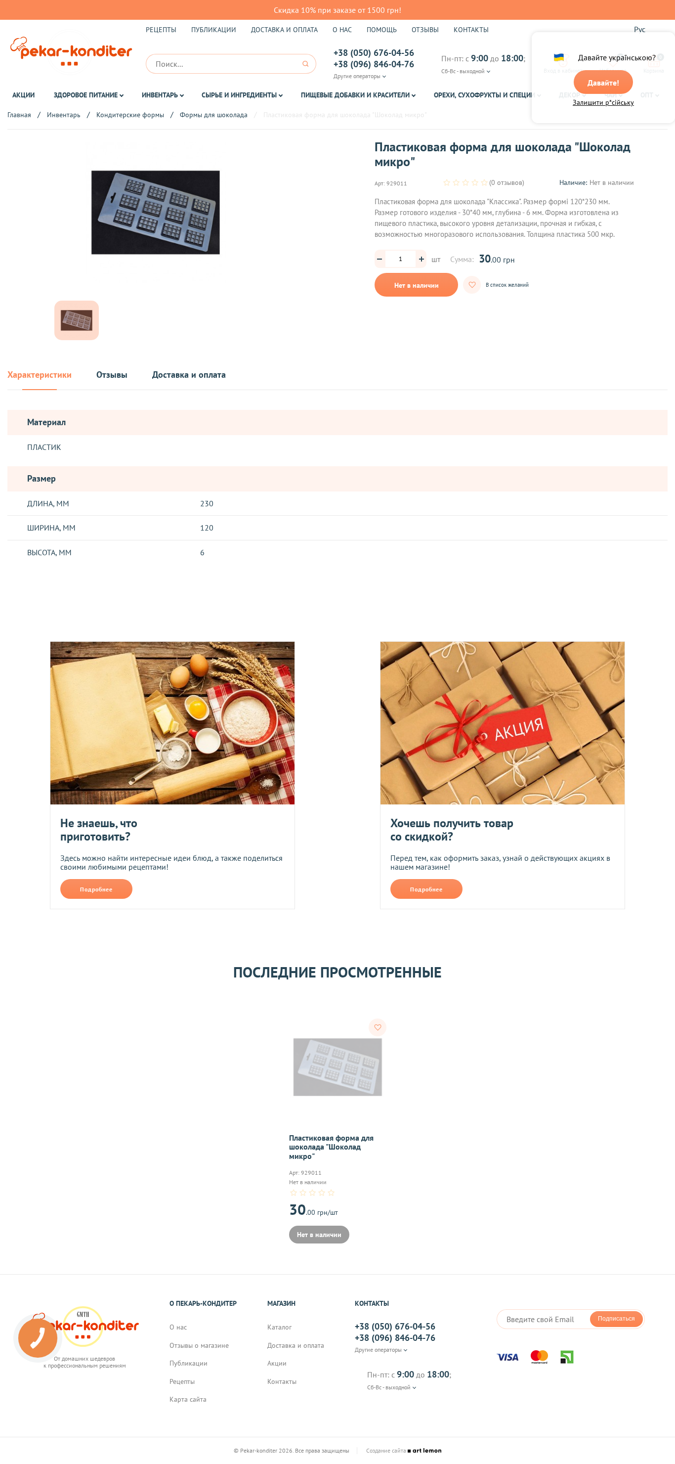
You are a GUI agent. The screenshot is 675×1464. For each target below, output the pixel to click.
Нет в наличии (416, 285)
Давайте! (603, 83)
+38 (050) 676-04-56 (374, 52)
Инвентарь (160, 94)
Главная (19, 114)
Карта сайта (188, 1399)
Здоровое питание (86, 94)
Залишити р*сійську (603, 102)
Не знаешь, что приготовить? (98, 829)
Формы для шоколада (214, 114)
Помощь (382, 29)
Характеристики (39, 375)
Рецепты (161, 29)
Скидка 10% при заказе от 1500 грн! (337, 10)
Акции (23, 94)
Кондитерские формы (130, 114)
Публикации (213, 29)
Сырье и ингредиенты (239, 94)
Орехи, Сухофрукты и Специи (484, 94)
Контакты (471, 29)
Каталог (279, 1327)
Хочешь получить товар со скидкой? (451, 829)
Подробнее (96, 889)
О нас (342, 29)
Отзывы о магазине (199, 1345)
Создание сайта (387, 1450)
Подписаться (616, 1318)
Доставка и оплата (284, 29)
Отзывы (425, 29)
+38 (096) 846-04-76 (374, 64)
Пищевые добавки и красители (355, 94)
